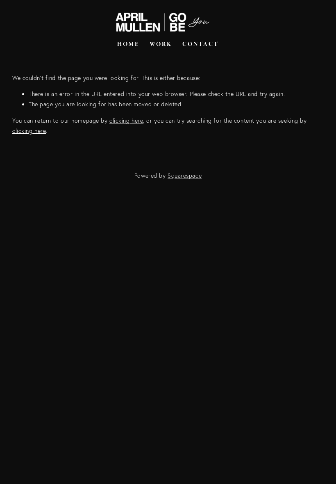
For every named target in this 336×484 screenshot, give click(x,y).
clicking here (126, 120)
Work (161, 44)
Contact (200, 44)
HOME (128, 44)
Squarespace (185, 175)
